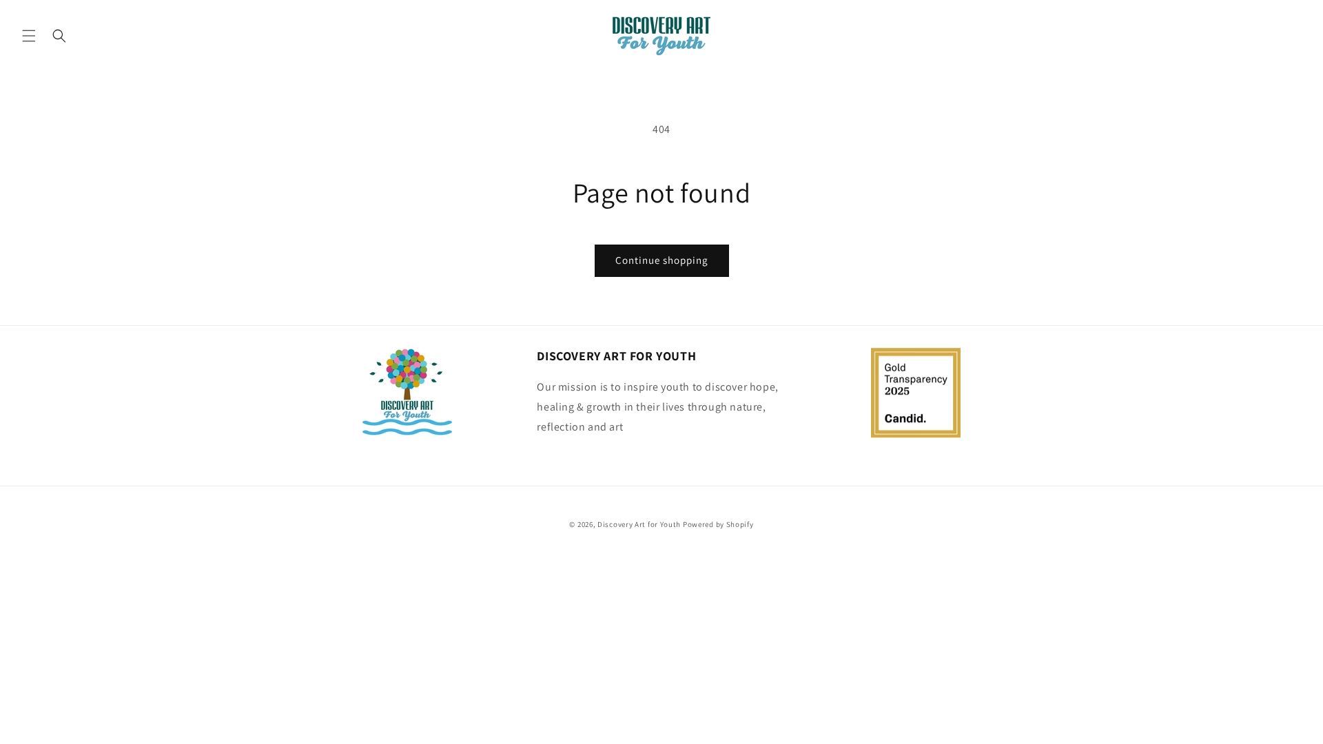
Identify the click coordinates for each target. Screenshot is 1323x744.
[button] (29, 36)
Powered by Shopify (718, 524)
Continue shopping (661, 260)
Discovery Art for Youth (639, 524)
